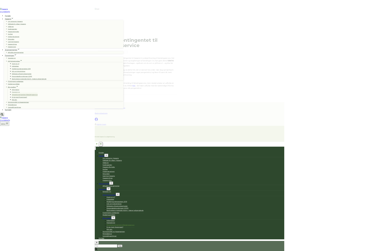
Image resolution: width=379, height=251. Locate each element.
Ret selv (14, 99)
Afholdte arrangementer (16, 52)
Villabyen (11, 26)
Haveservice (16, 92)
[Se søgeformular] (2, 114)
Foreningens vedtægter (15, 81)
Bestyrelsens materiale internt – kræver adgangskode (29, 79)
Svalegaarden (12, 29)
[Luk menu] (95, 148)
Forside (8, 16)
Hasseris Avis (12, 47)
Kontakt (8, 110)
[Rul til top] (97, 144)
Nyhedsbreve (12, 105)
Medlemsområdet (14, 84)
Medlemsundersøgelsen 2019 (21, 69)
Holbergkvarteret (13, 36)
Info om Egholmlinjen (18, 71)
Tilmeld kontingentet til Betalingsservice (25, 94)
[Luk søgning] (97, 242)
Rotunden (11, 39)
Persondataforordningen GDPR (22, 76)
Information (15, 89)
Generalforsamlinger (14, 107)
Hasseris (101, 156)
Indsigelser (15, 66)
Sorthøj (10, 34)
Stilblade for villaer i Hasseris (17, 24)
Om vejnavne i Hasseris (15, 21)
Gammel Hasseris (13, 41)
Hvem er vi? (15, 64)
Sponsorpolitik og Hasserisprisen (18, 102)
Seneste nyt (12, 58)
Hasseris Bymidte (13, 31)
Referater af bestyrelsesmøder (21, 74)
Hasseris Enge (12, 44)
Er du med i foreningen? (19, 97)
